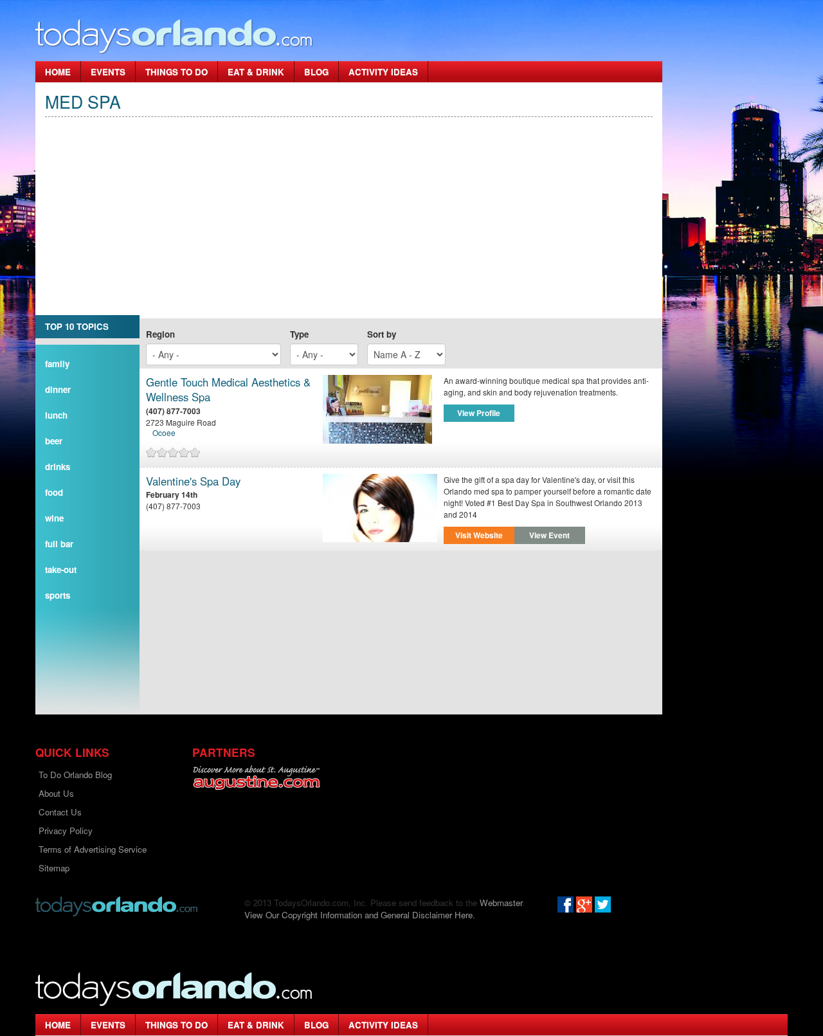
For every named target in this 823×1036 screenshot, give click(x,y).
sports (57, 595)
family (57, 364)
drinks (57, 466)
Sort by (381, 334)
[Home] (174, 36)
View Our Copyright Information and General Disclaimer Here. (359, 915)
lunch (56, 415)
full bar (59, 544)
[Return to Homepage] (116, 905)
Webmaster (501, 902)
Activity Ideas (383, 72)
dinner (58, 389)
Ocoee (164, 432)
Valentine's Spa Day (193, 481)
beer (53, 441)
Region (160, 334)
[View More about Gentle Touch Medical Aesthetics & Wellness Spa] (380, 409)
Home (58, 72)
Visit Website (479, 535)
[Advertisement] (348, 228)
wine (54, 518)
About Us (56, 793)
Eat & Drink (256, 72)
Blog (316, 72)
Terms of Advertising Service (93, 849)
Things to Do (176, 72)
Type (299, 334)
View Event (549, 535)
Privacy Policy (66, 830)
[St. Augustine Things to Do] (256, 777)
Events (108, 72)
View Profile (478, 413)
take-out (61, 569)
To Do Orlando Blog (75, 774)
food (54, 492)
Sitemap (54, 868)
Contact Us (60, 812)
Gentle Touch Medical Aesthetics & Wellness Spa (228, 390)
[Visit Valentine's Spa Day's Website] (380, 508)
